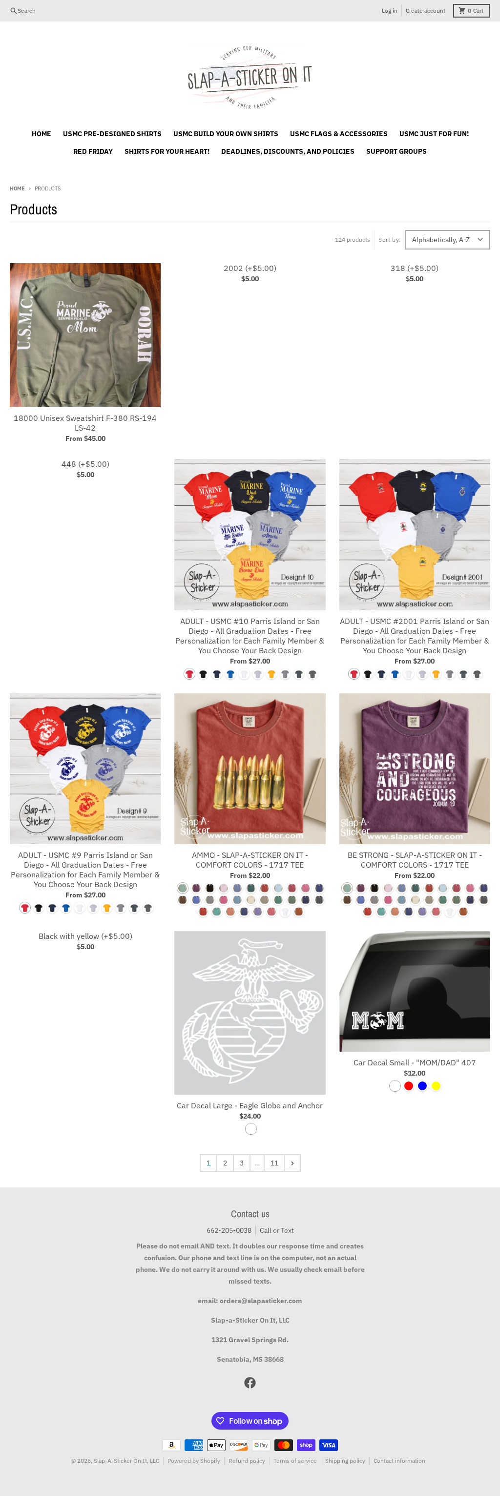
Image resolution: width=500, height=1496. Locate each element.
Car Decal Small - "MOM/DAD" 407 (415, 1062)
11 (274, 1163)
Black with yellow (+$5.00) (85, 936)
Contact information (399, 1460)
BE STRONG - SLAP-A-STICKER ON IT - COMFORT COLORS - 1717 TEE (415, 860)
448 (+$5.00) (85, 464)
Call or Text (277, 1230)
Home (17, 188)
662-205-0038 (229, 1230)
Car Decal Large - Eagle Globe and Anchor (250, 1105)
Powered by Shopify (193, 1460)
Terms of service (295, 1460)
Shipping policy (345, 1460)
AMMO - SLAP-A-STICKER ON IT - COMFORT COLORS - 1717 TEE (250, 860)
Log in (389, 10)
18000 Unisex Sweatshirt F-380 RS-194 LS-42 (85, 423)
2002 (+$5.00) (250, 268)
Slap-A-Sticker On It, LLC (126, 1460)
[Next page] (292, 1163)
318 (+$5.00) (414, 268)
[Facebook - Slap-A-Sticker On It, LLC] (250, 1383)
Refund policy (247, 1460)
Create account (425, 10)
